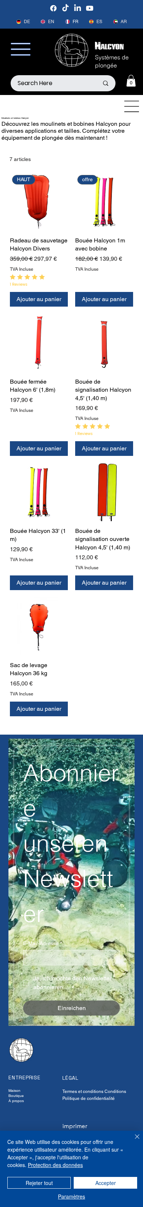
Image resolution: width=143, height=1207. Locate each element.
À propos (16, 1100)
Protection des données (55, 1164)
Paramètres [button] (71, 1196)
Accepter (105, 1182)
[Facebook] (53, 8)
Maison (14, 1090)
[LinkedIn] (77, 8)
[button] (131, 81)
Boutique (16, 1095)
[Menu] (132, 106)
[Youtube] (89, 8)
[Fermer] (133, 1141)
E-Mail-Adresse (42, 943)
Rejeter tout (39, 1182)
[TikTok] (65, 8)
